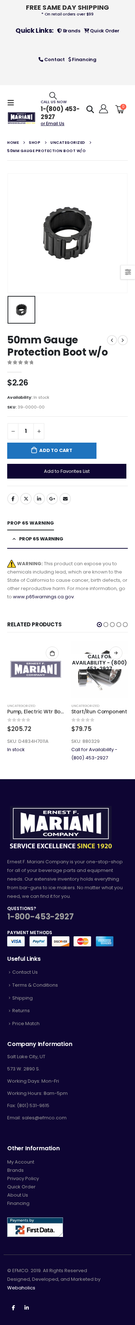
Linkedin (26, 1307)
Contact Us (25, 972)
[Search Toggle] (53, 95)
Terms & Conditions (35, 985)
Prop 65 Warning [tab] (30, 523)
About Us (17, 1195)
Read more (115, 652)
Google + (52, 498)
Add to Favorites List (67, 471)
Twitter (26, 498)
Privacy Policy (23, 1178)
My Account (20, 1162)
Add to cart (55, 450)
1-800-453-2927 (40, 916)
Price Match (26, 1023)
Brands (71, 30)
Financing (83, 59)
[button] (99, 624)
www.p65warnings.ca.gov (43, 596)
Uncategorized (21, 705)
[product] (35, 669)
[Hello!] (102, 109)
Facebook (13, 498)
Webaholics (21, 1287)
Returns (21, 1010)
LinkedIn (39, 498)
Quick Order (104, 30)
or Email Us (52, 123)
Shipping (22, 998)
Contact (54, 59)
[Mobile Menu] (13, 103)
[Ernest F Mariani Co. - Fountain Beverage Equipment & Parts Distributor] (21, 118)
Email (65, 498)
